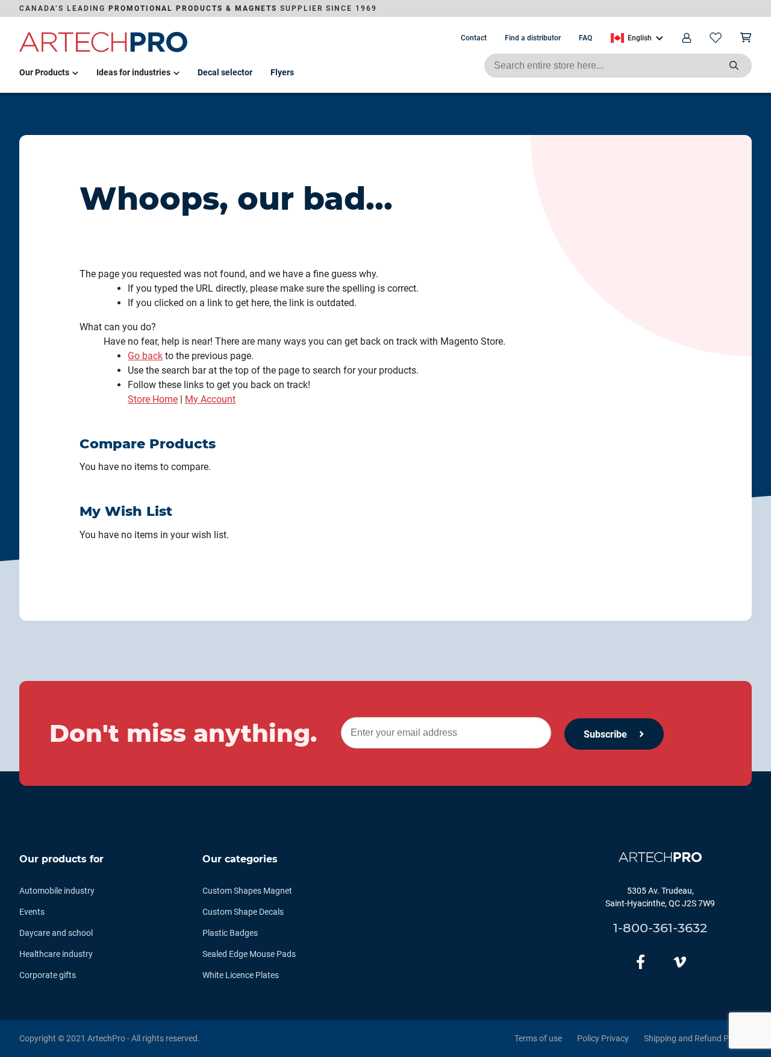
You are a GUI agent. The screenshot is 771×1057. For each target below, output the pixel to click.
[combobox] (618, 66)
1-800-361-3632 (660, 927)
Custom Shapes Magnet (247, 890)
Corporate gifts (47, 975)
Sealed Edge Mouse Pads (249, 954)
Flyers (282, 72)
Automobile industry (57, 890)
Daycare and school (56, 933)
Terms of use (538, 1038)
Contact (474, 38)
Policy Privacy (603, 1038)
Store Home (153, 399)
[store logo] (103, 50)
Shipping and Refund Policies (698, 1038)
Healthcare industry (56, 954)
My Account (210, 399)
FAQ (585, 38)
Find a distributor (533, 38)
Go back (145, 356)
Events (32, 912)
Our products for (61, 859)
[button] (637, 38)
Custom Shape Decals (243, 912)
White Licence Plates (240, 975)
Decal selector (225, 72)
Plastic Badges (230, 933)
